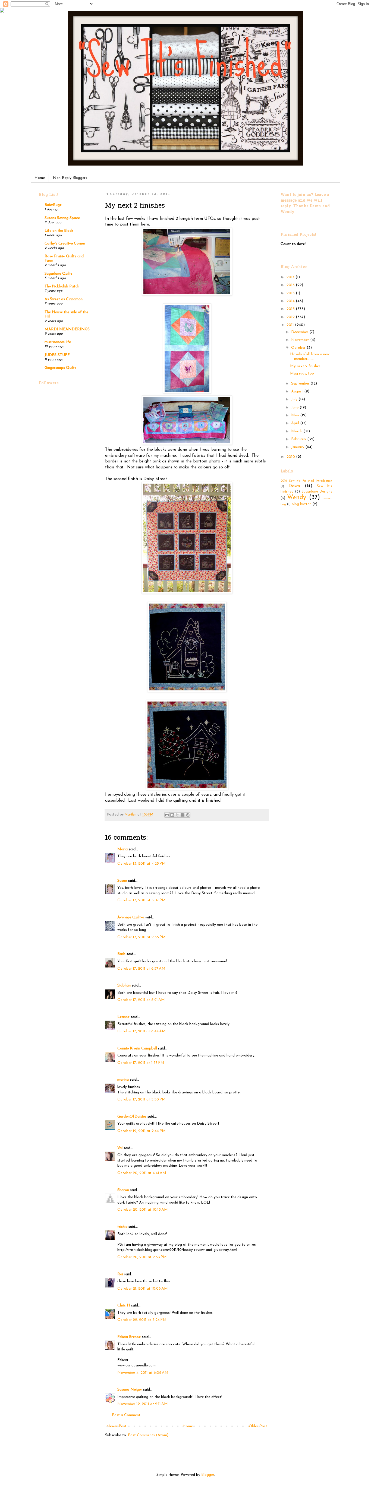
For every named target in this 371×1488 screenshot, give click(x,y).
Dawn (294, 486)
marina (123, 1080)
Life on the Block (59, 231)
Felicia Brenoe (129, 1337)
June (295, 407)
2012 (291, 317)
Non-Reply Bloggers (70, 178)
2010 (291, 457)
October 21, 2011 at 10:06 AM (142, 1289)
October (299, 348)
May (295, 415)
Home (39, 178)
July (294, 399)
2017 (291, 277)
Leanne (123, 1017)
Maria (122, 849)
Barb (121, 954)
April (295, 423)
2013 (291, 309)
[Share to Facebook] (182, 815)
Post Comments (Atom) (148, 1435)
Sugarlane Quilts (59, 274)
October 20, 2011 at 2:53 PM (142, 1257)
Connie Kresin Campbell (137, 1048)
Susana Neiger (129, 1390)
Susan (122, 881)
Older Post (258, 1426)
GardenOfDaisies (131, 1117)
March (297, 431)
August (297, 391)
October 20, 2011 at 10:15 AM (142, 1210)
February (299, 439)
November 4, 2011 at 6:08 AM (142, 1373)
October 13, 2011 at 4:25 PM (141, 864)
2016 (291, 285)
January (298, 447)
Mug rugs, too (302, 374)
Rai (120, 1274)
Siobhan (124, 985)
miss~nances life (58, 342)
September (300, 384)
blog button (302, 504)
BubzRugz (53, 205)
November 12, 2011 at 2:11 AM (142, 1404)
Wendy (296, 497)
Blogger (207, 1475)
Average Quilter (130, 917)
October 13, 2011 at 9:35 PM (141, 937)
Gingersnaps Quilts (60, 368)
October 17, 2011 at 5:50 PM (141, 1099)
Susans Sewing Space (62, 218)
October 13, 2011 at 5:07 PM (141, 900)
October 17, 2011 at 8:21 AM (141, 1000)
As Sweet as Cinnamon (64, 299)
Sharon (123, 1190)
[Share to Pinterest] (187, 815)
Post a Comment (126, 1415)
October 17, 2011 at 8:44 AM (141, 1031)
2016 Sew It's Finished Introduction (306, 481)
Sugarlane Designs (317, 491)
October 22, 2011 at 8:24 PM (141, 1320)
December (300, 332)
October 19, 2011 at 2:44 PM (141, 1131)
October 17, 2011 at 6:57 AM (141, 969)
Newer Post (116, 1426)
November (300, 340)
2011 (291, 325)
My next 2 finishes (305, 366)
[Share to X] (177, 815)
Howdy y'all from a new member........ (309, 356)
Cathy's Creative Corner (65, 244)
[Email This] (167, 815)
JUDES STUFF (57, 355)
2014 (291, 301)
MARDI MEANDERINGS (67, 329)
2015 (291, 293)
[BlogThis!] (172, 815)
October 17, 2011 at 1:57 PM (140, 1063)
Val (119, 1148)
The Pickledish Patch (62, 286)
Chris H (123, 1305)
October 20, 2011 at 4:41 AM (141, 1173)
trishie (122, 1227)
